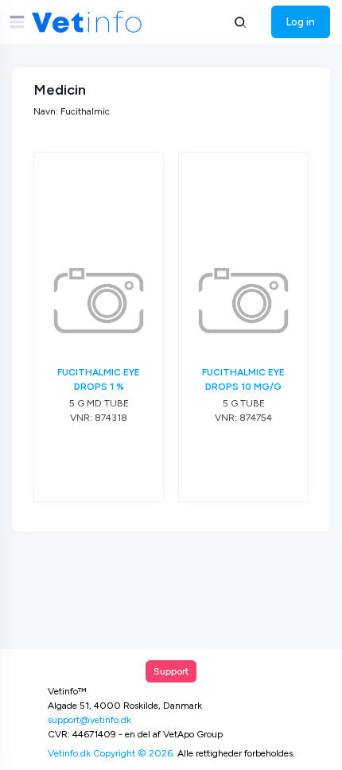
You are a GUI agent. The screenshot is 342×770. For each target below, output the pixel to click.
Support (171, 671)
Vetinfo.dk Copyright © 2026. (111, 753)
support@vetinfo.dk (89, 719)
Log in (300, 21)
